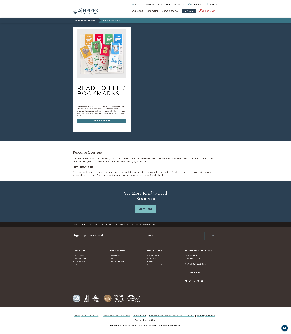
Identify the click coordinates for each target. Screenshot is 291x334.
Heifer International (198, 251)
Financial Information (155, 265)
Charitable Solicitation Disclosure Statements (171, 316)
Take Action (152, 11)
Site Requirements (206, 316)
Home (75, 224)
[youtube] (202, 281)
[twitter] (198, 281)
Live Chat (194, 272)
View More (145, 209)
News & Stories (170, 11)
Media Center (163, 4)
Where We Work (79, 262)
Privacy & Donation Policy (86, 316)
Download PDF (101, 121)
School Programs (110, 224)
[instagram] (190, 281)
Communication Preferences (116, 316)
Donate (189, 11)
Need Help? (179, 4)
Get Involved (96, 224)
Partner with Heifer (117, 262)
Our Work (137, 11)
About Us (149, 4)
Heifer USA (151, 259)
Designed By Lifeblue (145, 320)
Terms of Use (139, 316)
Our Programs (78, 265)
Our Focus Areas (79, 259)
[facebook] (186, 281)
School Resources (85, 20)
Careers (150, 262)
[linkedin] (194, 281)
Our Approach (78, 256)
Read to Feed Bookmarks (111, 20)
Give (112, 259)
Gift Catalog (209, 11)
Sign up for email (88, 235)
